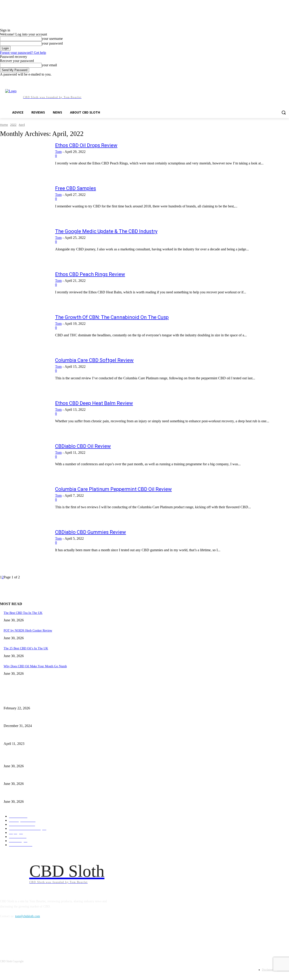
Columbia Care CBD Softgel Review (94, 360)
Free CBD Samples (75, 188)
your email (49, 65)
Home (4, 125)
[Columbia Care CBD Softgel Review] (24, 374)
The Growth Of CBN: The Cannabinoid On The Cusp (112, 317)
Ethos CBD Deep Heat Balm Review (94, 403)
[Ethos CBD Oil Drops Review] (24, 159)
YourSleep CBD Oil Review (22, 718)
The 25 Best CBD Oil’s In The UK (26, 648)
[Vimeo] (280, 79)
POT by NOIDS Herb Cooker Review (28, 630)
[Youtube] (286, 79)
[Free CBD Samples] (24, 202)
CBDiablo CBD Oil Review (83, 446)
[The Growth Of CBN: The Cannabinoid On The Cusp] (24, 331)
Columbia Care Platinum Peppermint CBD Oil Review (113, 489)
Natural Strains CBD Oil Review (24, 700)
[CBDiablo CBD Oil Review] (24, 460)
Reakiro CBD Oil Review (20, 736)
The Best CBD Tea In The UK (23, 613)
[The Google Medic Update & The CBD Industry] (24, 245)
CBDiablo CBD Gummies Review (90, 532)
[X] (274, 79)
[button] (283, 112)
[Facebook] (261, 79)
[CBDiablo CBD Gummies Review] (24, 546)
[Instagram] (267, 79)
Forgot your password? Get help (23, 53)
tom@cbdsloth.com (27, 916)
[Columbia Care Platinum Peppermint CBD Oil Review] (24, 503)
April (22, 125)
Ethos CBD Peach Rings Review (90, 274)
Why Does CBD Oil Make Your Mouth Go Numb (35, 666)
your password (52, 43)
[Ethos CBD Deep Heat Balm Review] (24, 417)
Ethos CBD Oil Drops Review (86, 145)
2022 (13, 125)
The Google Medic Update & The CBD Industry (106, 231)
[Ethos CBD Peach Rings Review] (24, 288)
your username (52, 38)
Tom (58, 152)
